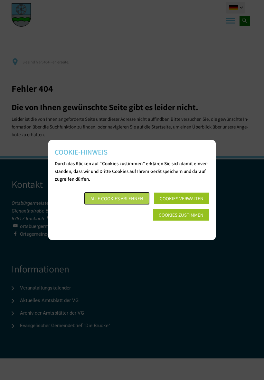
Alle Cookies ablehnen (116, 198)
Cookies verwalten (181, 198)
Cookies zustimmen (181, 215)
